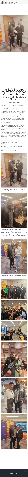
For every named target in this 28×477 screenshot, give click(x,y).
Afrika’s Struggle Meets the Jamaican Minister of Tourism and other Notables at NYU (14, 94)
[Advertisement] (14, 67)
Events (18, 102)
